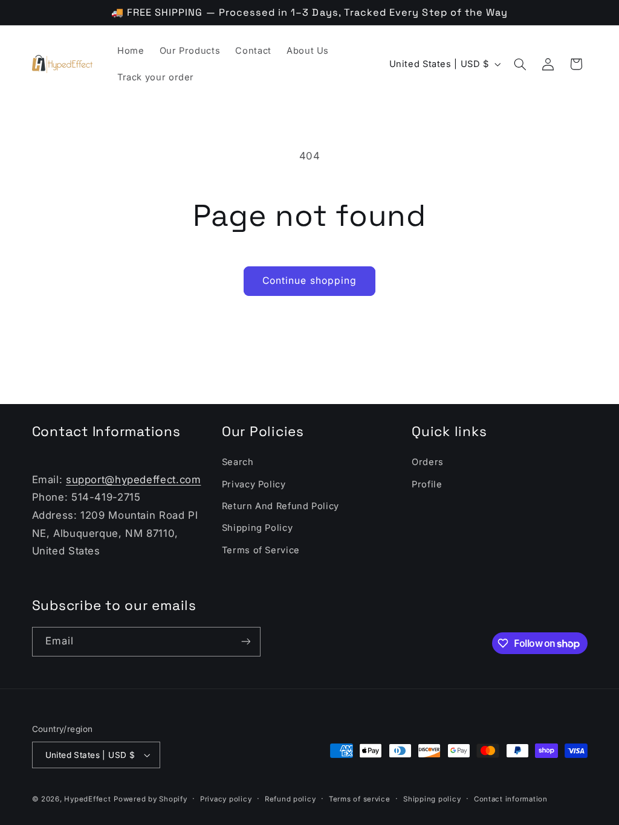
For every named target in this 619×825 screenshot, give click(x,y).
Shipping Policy (257, 527)
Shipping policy (432, 799)
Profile (427, 484)
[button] (520, 64)
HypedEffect (87, 799)
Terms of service (360, 799)
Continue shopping (309, 280)
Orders (428, 462)
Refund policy (290, 799)
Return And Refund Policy (280, 506)
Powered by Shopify (150, 799)
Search (238, 462)
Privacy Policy (254, 484)
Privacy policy (225, 799)
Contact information (511, 799)
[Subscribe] (245, 641)
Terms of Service (261, 550)
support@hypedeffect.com (133, 479)
